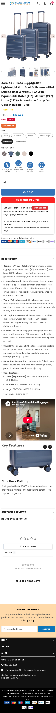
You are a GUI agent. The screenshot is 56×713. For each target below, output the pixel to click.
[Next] (52, 36)
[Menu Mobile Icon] (3, 3)
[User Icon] (45, 3)
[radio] (5, 135)
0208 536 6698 (10, 665)
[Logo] (21, 3)
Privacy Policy (27, 620)
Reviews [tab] (8, 552)
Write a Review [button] (29, 546)
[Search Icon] (38, 3)
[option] (28, 36)
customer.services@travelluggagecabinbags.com (24, 670)
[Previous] (3, 36)
